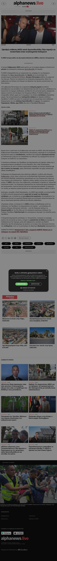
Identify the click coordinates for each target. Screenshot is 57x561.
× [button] (46, 271)
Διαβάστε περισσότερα (41, 278)
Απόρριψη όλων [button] (35, 284)
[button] (28, 280)
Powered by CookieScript (28, 290)
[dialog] (28, 280)
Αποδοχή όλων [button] (22, 284)
